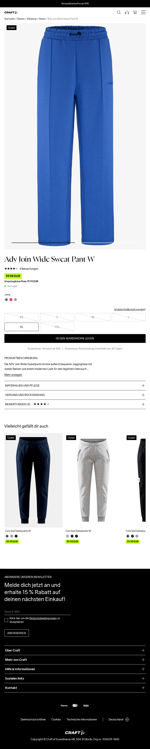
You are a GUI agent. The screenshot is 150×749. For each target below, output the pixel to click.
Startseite (9, 18)
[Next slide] (138, 480)
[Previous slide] (11, 480)
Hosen (42, 18)
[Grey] (12, 536)
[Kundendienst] (127, 12)
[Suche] (119, 12)
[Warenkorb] (135, 12)
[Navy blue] (7, 536)
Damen (21, 18)
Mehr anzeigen (13, 374)
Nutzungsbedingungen (43, 618)
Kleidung (31, 18)
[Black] (16, 536)
